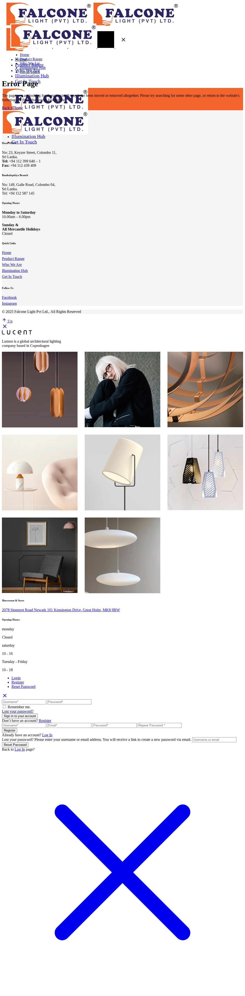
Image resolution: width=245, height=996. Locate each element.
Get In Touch (12, 277)
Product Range (13, 259)
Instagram (9, 303)
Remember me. (19, 707)
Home (6, 253)
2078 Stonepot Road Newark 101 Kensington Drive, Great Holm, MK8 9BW (61, 610)
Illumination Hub (15, 271)
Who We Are (12, 265)
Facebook (9, 297)
